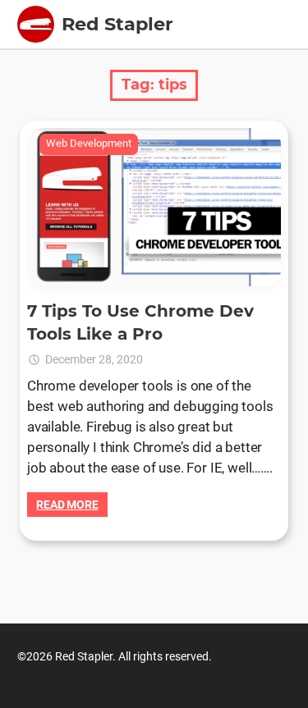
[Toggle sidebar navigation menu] (35, 24)
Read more (67, 504)
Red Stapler (117, 23)
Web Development (88, 143)
